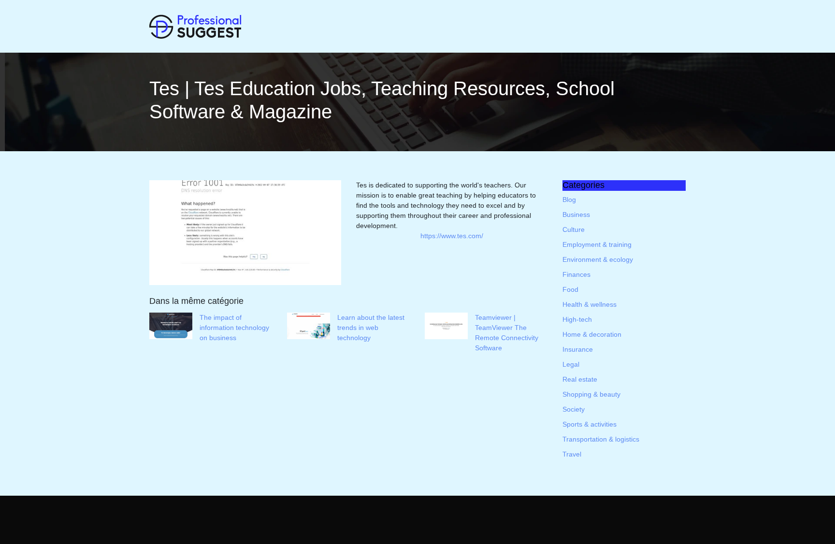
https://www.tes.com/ (451, 236)
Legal (570, 364)
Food (570, 289)
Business (576, 214)
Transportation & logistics (600, 439)
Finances (576, 274)
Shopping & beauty (591, 394)
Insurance (577, 349)
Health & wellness (589, 304)
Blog (569, 199)
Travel (571, 454)
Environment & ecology (597, 259)
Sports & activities (589, 424)
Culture (573, 229)
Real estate (579, 379)
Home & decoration (591, 334)
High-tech (577, 319)
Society (573, 409)
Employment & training (597, 244)
